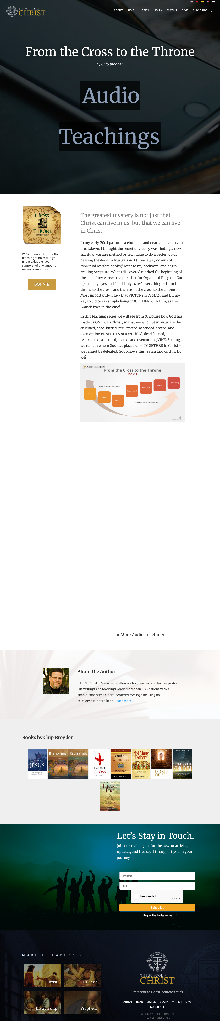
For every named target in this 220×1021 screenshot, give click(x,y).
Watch (172, 10)
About (118, 10)
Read (131, 10)
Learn (158, 10)
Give (185, 10)
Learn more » (124, 700)
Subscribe (200, 10)
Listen (144, 10)
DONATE (42, 284)
